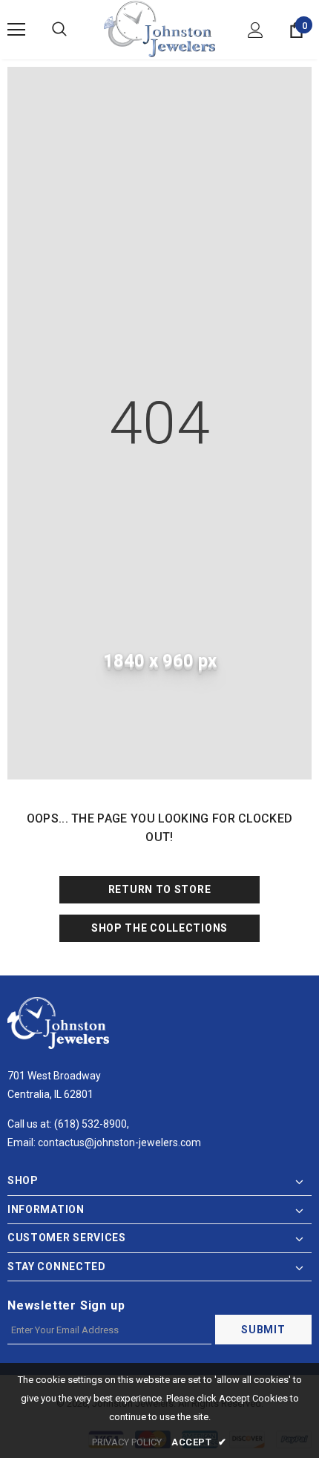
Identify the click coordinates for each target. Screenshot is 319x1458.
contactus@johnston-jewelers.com (119, 1142)
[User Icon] (255, 30)
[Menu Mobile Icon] (16, 30)
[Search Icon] (59, 29)
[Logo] (159, 29)
